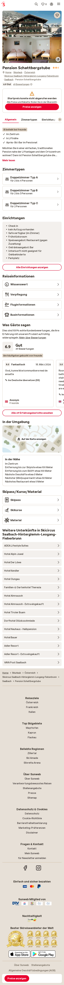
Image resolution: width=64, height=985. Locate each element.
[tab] (10, 119)
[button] (32, 24)
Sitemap (32, 797)
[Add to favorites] (57, 15)
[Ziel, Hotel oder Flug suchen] (36, 4)
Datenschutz (32, 813)
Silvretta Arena (32, 762)
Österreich (32, 702)
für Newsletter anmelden (32, 858)
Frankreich (32, 707)
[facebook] (25, 869)
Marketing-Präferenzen (32, 827)
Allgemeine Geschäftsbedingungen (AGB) (32, 970)
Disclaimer (32, 832)
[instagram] (39, 869)
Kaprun (32, 732)
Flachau (32, 737)
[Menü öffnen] (58, 4)
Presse (32, 792)
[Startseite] (3, 4)
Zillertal (32, 753)
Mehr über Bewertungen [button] (32, 337)
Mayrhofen (32, 727)
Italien (32, 711)
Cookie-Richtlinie (32, 818)
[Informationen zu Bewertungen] (31, 84)
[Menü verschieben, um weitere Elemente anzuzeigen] (60, 119)
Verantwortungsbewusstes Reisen (32, 783)
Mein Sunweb (32, 853)
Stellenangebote (32, 788)
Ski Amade (32, 757)
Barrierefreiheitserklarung (32, 823)
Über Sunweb (32, 778)
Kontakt (32, 848)
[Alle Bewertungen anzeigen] (17, 84)
